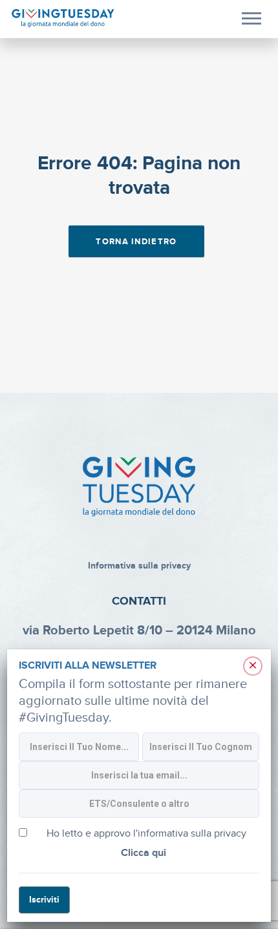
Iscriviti (44, 899)
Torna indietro (136, 241)
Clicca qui (143, 853)
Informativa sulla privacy (139, 565)
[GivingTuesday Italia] (63, 18)
